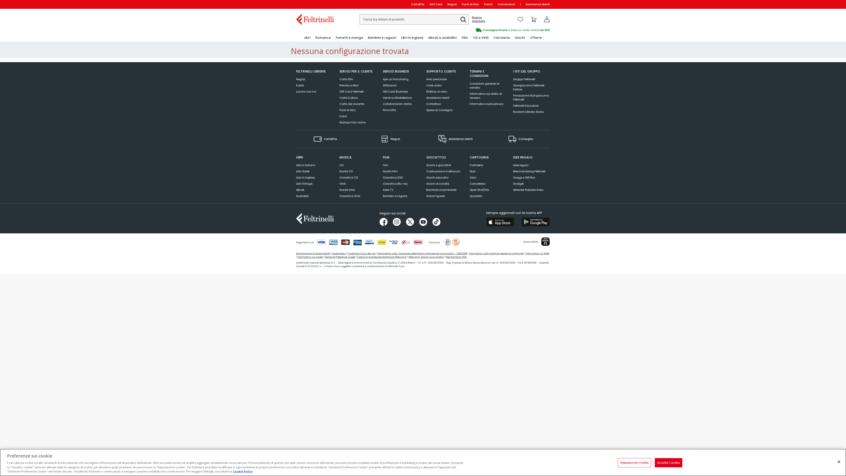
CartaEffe (417, 4)
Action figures (435, 196)
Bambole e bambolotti (441, 190)
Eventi (488, 4)
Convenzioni (506, 4)
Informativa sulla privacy (487, 104)
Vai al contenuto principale (315, 4)
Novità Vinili (347, 190)
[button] (463, 19)
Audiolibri (302, 196)
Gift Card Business (395, 91)
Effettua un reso (436, 91)
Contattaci (433, 104)
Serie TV (388, 190)
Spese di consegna (439, 110)
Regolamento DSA (456, 257)
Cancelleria (477, 184)
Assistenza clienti (538, 4)
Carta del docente (352, 104)
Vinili (343, 184)
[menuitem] (307, 37)
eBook (300, 190)
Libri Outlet (303, 171)
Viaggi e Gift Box (524, 177)
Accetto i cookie (668, 463)
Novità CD (346, 171)
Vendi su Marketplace (397, 98)
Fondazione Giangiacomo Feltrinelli (531, 97)
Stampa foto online (352, 122)
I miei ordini (434, 85)
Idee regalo (520, 165)
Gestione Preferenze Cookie (340, 257)
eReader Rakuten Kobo (528, 190)
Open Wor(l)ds (479, 190)
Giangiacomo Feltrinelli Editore (528, 87)
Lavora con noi (306, 91)
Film (385, 165)
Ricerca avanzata (478, 19)
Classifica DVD (393, 177)
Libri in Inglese (305, 177)
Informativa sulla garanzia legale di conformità (496, 253)
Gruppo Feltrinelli (524, 79)
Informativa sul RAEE (537, 253)
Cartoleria (476, 165)
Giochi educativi (437, 177)
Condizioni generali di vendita (484, 85)
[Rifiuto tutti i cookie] (839, 462)
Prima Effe (389, 110)
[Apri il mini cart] (534, 19)
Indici (343, 116)
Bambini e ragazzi (395, 196)
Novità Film (390, 171)
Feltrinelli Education (526, 106)
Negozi (452, 4)
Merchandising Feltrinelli (529, 171)
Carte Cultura (349, 98)
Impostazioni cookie (634, 463)
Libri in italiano (305, 165)
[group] (486, 30)
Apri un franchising (395, 79)
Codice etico (339, 253)
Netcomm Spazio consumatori (426, 257)
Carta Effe (346, 79)
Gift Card (436, 4)
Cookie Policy (242, 471)
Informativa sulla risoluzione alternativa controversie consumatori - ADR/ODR (422, 253)
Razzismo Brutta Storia (528, 112)
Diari (473, 171)
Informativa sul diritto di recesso (486, 96)
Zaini (473, 177)
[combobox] (414, 19)
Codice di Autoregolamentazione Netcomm (382, 257)
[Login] (547, 19)
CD (341, 165)
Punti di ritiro (470, 4)
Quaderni (476, 196)
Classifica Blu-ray (395, 184)
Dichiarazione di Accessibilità (313, 253)
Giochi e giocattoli (438, 165)
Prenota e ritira (349, 85)
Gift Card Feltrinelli (352, 91)
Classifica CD (349, 177)
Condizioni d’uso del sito (362, 253)
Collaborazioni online (397, 104)
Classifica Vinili (350, 196)
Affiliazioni (390, 85)
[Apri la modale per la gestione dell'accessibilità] (545, 241)
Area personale (436, 79)
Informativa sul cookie (310, 257)
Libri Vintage (304, 184)
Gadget (518, 184)
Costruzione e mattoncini (443, 171)
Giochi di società (437, 184)
